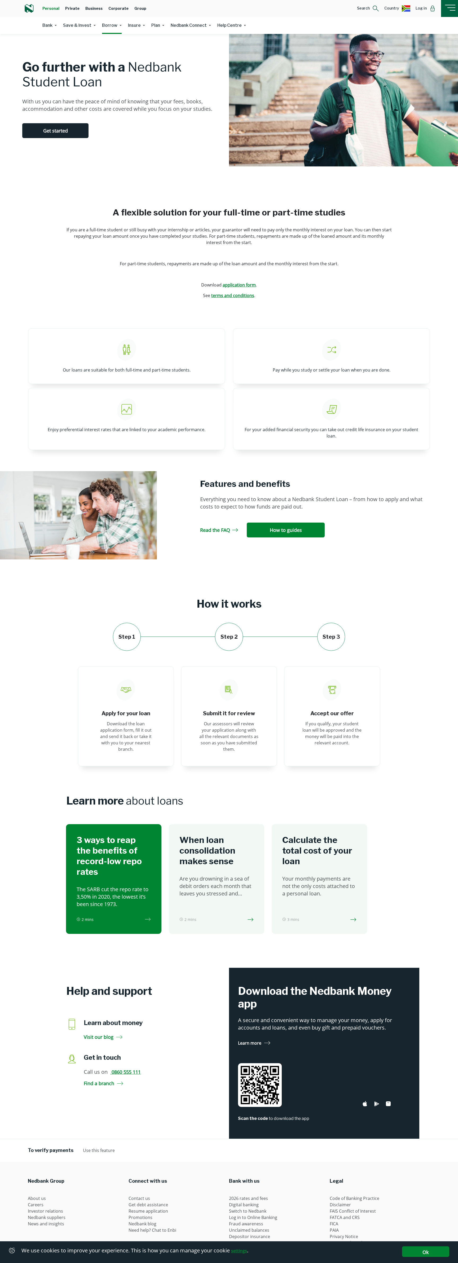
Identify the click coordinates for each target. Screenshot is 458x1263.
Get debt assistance (148, 1205)
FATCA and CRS (345, 1217)
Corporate (118, 8)
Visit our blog (98, 1037)
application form (239, 285)
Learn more (249, 1043)
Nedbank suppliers (46, 1217)
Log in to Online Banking (253, 1217)
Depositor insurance (249, 1236)
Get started (55, 130)
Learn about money (113, 1023)
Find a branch (99, 1083)
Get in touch (102, 1057)
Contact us (139, 1198)
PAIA (334, 1230)
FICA (334, 1224)
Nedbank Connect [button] (189, 25)
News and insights (46, 1224)
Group (140, 8)
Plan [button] (155, 25)
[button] (368, 8)
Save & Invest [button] (77, 25)
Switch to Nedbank (247, 1211)
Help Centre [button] (229, 25)
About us (37, 1198)
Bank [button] (47, 25)
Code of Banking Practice (354, 1198)
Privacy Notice (344, 1236)
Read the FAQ (215, 530)
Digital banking (244, 1205)
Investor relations (45, 1211)
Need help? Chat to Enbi (152, 1230)
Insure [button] (134, 25)
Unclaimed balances (249, 1230)
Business (94, 8)
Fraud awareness (246, 1224)
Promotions (140, 1217)
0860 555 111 (125, 1072)
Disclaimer (340, 1205)
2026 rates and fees (248, 1198)
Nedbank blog (142, 1224)
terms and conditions (232, 295)
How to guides (286, 530)
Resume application (148, 1211)
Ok (425, 1252)
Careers (35, 1205)
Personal (50, 8)
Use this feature (99, 1150)
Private (72, 8)
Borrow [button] (109, 25)
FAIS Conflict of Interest (353, 1211)
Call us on (112, 1071)
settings (239, 1251)
